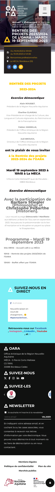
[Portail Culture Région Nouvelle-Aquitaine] (11, 394)
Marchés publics (27, 470)
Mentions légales (27, 462)
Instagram (16, 331)
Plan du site (44, 466)
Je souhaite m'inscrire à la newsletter (25, 412)
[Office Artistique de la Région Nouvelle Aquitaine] (17, 7)
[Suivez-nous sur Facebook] (9, 378)
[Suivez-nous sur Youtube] (22, 378)
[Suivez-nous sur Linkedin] (18, 378)
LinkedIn (29, 331)
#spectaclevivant (19, 317)
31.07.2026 (17, 303)
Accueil (16, 22)
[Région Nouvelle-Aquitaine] (15, 482)
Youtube (42, 331)
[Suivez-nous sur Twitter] (5, 378)
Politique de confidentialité (19, 466)
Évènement (30, 22)
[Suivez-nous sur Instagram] (13, 378)
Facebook (41, 328)
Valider (46, 417)
